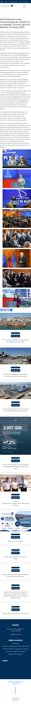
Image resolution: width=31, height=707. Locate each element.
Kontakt (14, 683)
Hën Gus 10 (16, 370)
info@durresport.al (15, 634)
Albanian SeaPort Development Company (15, 649)
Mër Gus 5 (16, 405)
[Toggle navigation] (24, 6)
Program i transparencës (15, 681)
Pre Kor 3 (16, 553)
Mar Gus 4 (16, 460)
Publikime (16, 1)
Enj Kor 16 (16, 497)
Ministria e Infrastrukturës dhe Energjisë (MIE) (15, 646)
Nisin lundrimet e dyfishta (15, 541)
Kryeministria (15, 643)
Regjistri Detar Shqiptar (15, 654)
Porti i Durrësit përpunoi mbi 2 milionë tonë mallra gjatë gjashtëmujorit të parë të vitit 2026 (15, 466)
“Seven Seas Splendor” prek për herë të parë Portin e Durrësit (15, 503)
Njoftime (6, 1)
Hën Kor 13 (16, 537)
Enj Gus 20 (16, 336)
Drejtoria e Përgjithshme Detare (15, 651)
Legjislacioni (15, 700)
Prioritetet (11, 1)
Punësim (20, 1)
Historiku (15, 698)
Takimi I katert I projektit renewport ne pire (15, 613)
